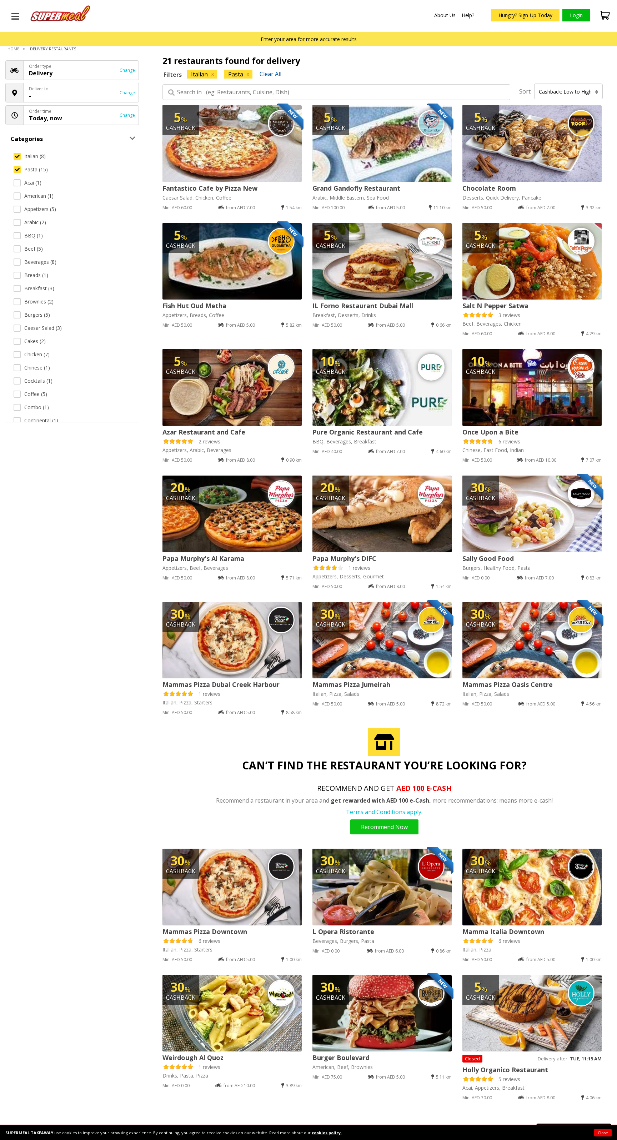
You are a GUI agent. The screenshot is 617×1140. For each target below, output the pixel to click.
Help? (468, 15)
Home (13, 48)
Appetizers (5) (40, 209)
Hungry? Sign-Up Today (525, 15)
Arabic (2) (35, 222)
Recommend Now (384, 827)
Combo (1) (36, 407)
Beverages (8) (40, 261)
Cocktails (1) (38, 380)
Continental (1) (41, 420)
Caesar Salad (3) (43, 328)
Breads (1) (36, 275)
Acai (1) (32, 182)
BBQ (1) (33, 235)
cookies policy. (327, 1132)
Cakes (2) (35, 341)
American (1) (39, 195)
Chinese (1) (37, 367)
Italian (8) (35, 156)
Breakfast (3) (39, 288)
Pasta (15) (36, 169)
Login (576, 15)
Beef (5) (33, 248)
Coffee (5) (35, 394)
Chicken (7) (37, 354)
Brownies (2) (39, 301)
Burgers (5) (37, 314)
